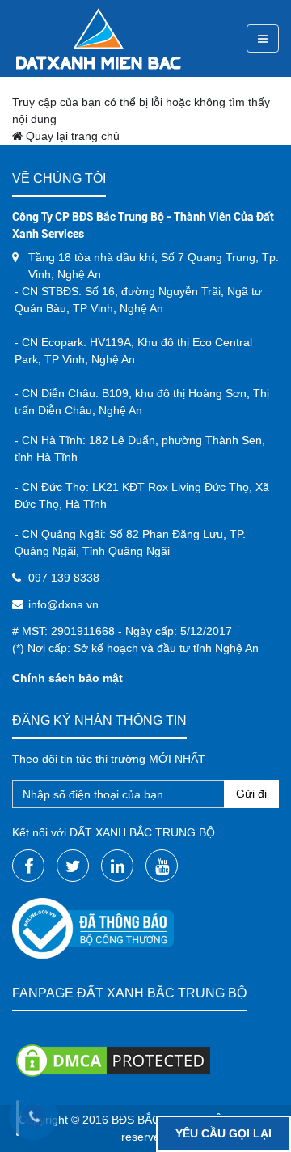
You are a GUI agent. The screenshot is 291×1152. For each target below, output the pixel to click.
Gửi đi (251, 793)
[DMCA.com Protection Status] (113, 1058)
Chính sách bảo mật (67, 677)
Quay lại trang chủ (71, 135)
